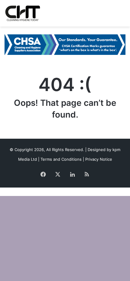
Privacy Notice (98, 159)
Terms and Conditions (61, 159)
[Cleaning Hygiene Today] (23, 13)
